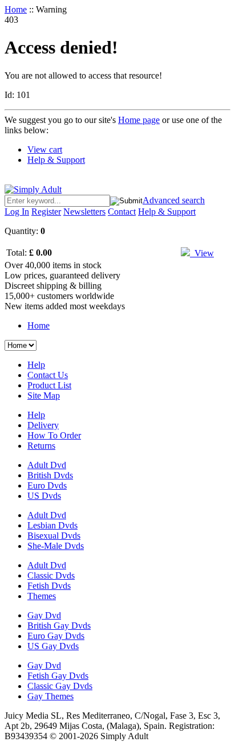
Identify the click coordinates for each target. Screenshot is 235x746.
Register (46, 211)
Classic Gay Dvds (59, 686)
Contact (122, 211)
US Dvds (44, 496)
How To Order (54, 435)
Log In (17, 211)
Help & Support (56, 160)
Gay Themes (50, 696)
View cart (44, 149)
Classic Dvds (51, 575)
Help (36, 365)
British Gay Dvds (59, 625)
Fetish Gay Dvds (57, 676)
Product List (49, 385)
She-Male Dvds (55, 546)
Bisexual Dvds (53, 535)
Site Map (43, 395)
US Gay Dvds (53, 646)
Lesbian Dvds (52, 525)
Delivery (43, 425)
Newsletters (84, 211)
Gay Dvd (44, 615)
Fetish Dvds (49, 586)
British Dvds (50, 475)
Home (16, 9)
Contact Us (47, 375)
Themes (41, 596)
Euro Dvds (47, 485)
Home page (139, 120)
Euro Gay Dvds (55, 636)
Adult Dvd (46, 465)
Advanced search (174, 200)
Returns (41, 445)
